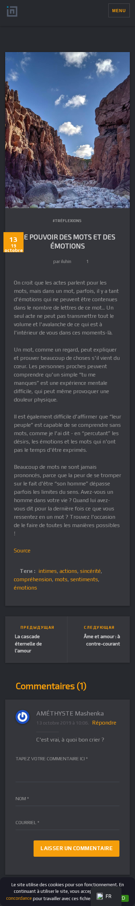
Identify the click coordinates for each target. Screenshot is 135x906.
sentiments (84, 579)
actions (68, 571)
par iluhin (62, 261)
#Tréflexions (67, 221)
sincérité (90, 571)
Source (22, 550)
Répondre (104, 722)
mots (61, 579)
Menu (119, 10)
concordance (19, 898)
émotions (25, 587)
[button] (103, 10)
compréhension (33, 579)
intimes (47, 571)
